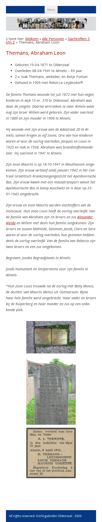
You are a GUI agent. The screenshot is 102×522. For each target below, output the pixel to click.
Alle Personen (53, 38)
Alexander (85, 217)
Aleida (11, 223)
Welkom (31, 38)
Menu (51, 9)
